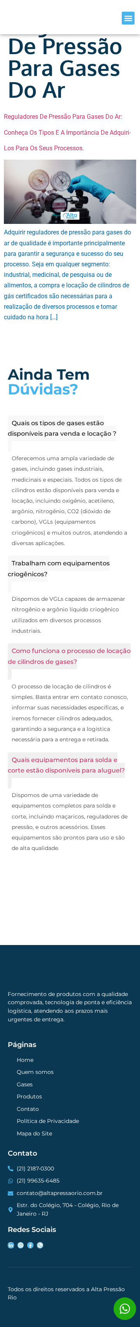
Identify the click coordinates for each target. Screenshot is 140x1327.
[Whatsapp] (40, 1245)
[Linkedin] (11, 1245)
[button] (128, 18)
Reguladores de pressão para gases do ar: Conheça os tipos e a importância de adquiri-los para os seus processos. (67, 132)
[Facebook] (30, 1245)
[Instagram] (21, 1245)
